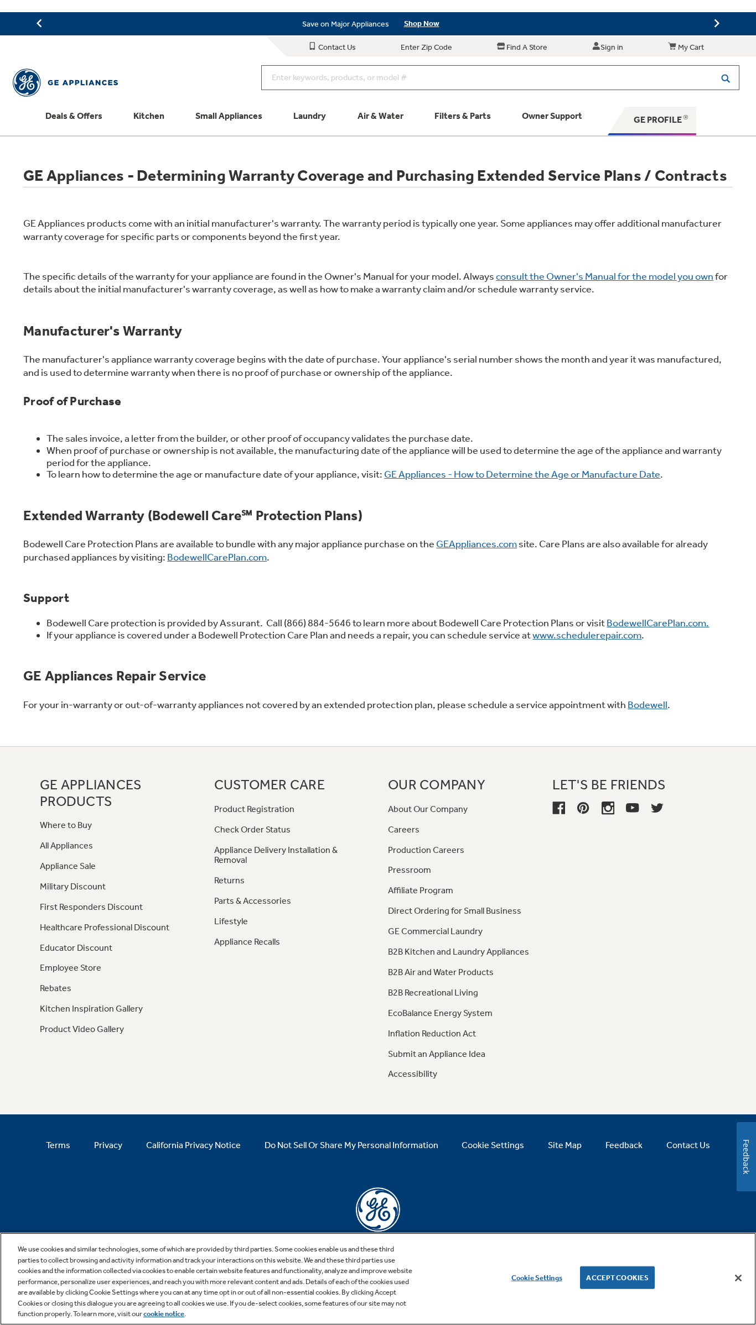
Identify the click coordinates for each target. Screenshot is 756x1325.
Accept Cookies (617, 1277)
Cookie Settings (536, 1277)
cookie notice (163, 1314)
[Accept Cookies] (738, 1278)
